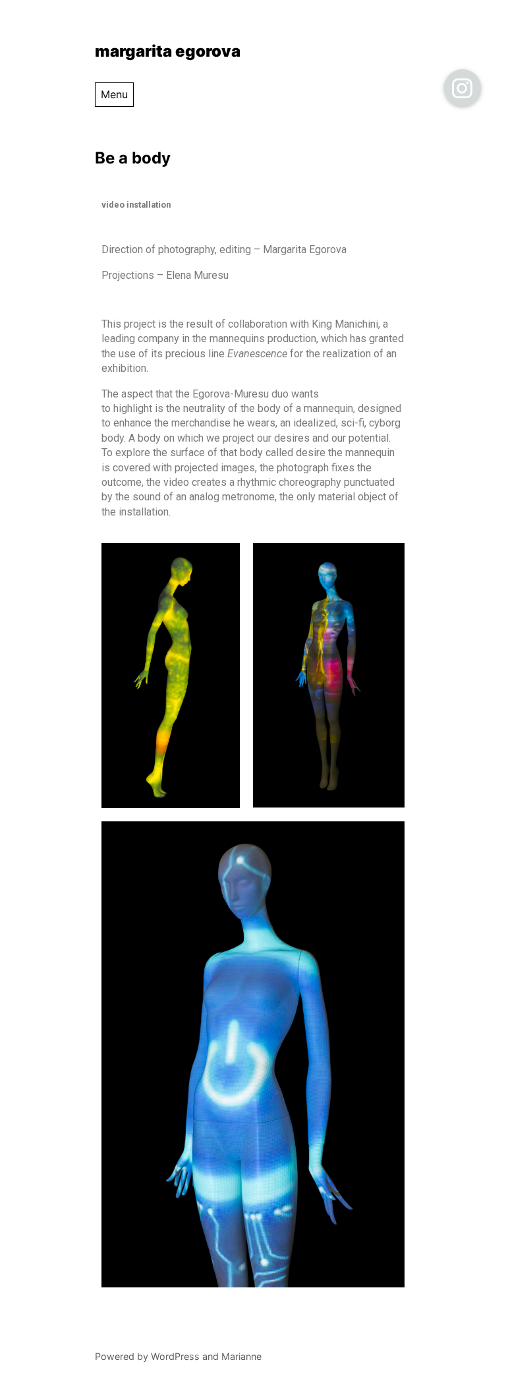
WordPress (175, 1356)
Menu (114, 94)
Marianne (241, 1356)
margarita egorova (167, 51)
